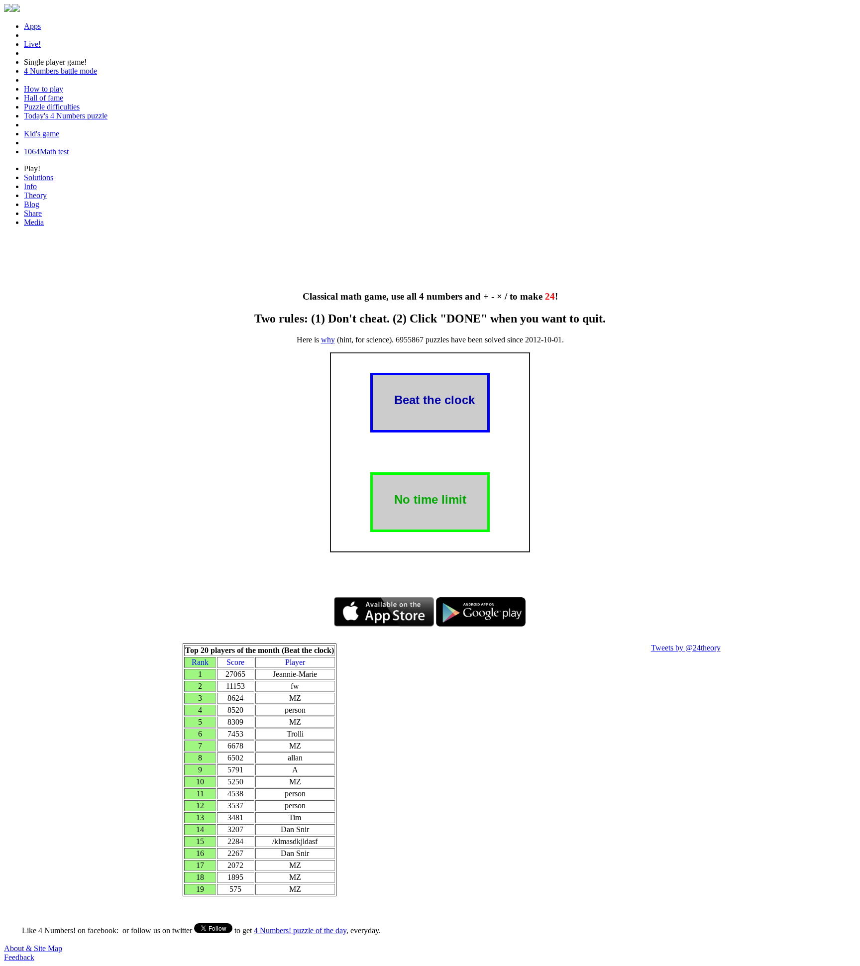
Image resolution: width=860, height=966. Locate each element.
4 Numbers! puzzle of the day (300, 930)
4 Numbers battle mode (60, 71)
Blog (31, 204)
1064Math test (46, 151)
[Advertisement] (430, 257)
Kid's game (41, 133)
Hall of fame (43, 98)
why (328, 339)
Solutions (38, 177)
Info (30, 186)
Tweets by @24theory (686, 648)
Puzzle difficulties (52, 107)
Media (34, 222)
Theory (35, 195)
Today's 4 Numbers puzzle (66, 115)
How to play (43, 89)
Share (33, 213)
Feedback (19, 957)
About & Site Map (33, 948)
